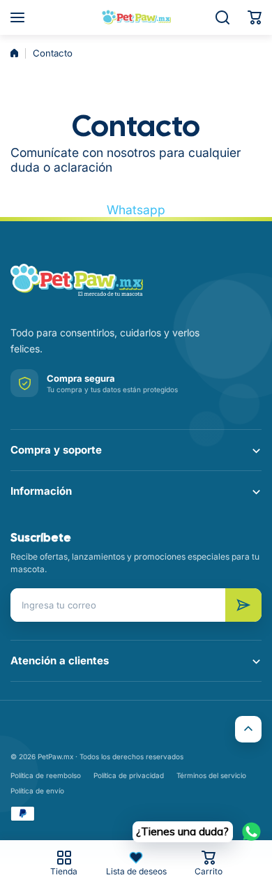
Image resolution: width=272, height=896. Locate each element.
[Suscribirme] (243, 605)
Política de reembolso (45, 775)
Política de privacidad (128, 775)
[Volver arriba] (248, 729)
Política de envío (37, 790)
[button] (255, 17)
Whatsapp (136, 209)
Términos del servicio (211, 775)
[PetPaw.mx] (136, 17)
